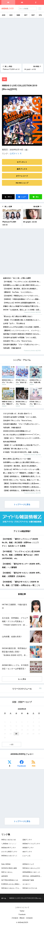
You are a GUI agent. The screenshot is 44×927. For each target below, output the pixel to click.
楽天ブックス (22, 169)
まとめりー (26, 884)
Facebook (21, 766)
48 (8, 2)
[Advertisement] (22, 41)
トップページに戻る (22, 504)
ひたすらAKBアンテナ (9, 851)
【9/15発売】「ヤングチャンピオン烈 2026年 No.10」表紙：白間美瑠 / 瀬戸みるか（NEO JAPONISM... (22, 281)
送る (37, 197)
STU (40, 15)
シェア (23, 197)
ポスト (9, 197)
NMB (18, 15)
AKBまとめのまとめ (8, 839)
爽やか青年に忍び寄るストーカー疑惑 (17, 459)
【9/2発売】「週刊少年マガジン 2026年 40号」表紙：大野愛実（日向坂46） (22, 574)
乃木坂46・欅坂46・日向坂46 (22, 918)
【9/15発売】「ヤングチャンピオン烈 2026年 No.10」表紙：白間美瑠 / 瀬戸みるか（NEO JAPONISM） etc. (21, 555)
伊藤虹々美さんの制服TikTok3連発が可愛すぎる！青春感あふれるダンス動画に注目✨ (22, 306)
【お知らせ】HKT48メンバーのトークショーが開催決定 (22, 469)
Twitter (22, 911)
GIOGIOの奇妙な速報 (9, 868)
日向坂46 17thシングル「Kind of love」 (18, 341)
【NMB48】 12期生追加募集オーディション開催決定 (22, 299)
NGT (33, 15)
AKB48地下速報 (28, 880)
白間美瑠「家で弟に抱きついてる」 (16, 448)
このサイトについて (22, 907)
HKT (25, 15)
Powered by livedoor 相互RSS (32, 312)
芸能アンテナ (27, 839)
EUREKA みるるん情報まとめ (12, 884)
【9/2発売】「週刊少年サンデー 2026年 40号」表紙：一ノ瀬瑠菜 (22, 565)
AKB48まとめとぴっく (9, 855)
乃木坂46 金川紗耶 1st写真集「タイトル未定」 (20, 337)
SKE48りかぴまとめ (29, 888)
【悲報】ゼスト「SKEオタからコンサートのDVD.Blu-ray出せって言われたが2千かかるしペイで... (22, 438)
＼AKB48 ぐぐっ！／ (8, 843)
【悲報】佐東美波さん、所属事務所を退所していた (21, 476)
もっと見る (22, 679)
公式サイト (15, 153)
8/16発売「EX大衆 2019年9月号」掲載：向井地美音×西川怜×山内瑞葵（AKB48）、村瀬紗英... (22, 452)
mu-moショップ (22, 182)
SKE (10, 15)
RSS (33, 766)
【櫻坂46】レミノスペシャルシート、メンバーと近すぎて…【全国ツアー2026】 (22, 330)
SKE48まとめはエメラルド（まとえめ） (15, 888)
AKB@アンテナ (28, 847)
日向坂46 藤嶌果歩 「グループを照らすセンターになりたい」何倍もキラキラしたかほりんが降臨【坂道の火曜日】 (22, 344)
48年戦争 (4, 876)
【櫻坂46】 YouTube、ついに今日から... (18, 292)
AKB (3, 15)
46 (22, 2)
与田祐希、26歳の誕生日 (12, 348)
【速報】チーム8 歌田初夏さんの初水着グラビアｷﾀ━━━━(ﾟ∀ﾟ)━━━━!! (22, 445)
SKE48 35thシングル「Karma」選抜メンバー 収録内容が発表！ (22, 480)
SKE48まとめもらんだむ (31, 868)
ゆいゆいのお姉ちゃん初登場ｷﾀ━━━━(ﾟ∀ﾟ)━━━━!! (22, 434)
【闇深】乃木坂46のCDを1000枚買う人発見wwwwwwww (22, 483)
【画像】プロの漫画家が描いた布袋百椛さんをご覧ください (22, 320)
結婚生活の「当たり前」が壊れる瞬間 (17, 278)
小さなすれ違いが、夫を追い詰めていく (17, 413)
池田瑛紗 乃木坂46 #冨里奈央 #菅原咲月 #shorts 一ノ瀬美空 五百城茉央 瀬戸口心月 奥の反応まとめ (22, 334)
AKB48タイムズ (28, 864)
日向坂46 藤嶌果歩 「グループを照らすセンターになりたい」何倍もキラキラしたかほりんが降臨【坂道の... (22, 424)
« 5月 (11, 744)
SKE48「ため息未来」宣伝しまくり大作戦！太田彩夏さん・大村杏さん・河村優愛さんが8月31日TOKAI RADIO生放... (22, 309)
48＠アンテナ (27, 851)
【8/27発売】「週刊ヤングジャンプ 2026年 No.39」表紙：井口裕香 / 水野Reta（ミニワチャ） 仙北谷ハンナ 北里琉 (20, 542)
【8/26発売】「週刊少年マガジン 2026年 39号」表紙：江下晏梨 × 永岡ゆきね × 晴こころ (21, 583)
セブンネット (22, 162)
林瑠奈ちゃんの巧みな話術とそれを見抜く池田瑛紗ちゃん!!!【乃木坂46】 (22, 327)
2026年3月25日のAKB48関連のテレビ (17, 431)
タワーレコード (22, 176)
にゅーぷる (26, 855)
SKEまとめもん (7, 872)
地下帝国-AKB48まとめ (9, 880)
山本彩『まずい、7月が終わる (14, 323)
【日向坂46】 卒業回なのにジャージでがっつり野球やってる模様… (22, 295)
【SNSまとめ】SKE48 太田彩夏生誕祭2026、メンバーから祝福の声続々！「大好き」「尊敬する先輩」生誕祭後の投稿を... (22, 302)
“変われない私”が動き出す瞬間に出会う (18, 316)
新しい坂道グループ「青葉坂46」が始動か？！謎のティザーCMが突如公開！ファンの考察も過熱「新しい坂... (22, 473)
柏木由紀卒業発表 (9, 441)
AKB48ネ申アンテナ (8, 847)
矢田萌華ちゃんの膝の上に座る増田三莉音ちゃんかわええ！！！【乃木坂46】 (22, 285)
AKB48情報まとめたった (31, 872)
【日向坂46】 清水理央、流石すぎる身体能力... (20, 288)
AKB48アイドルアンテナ (31, 843)
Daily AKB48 (5, 864)
